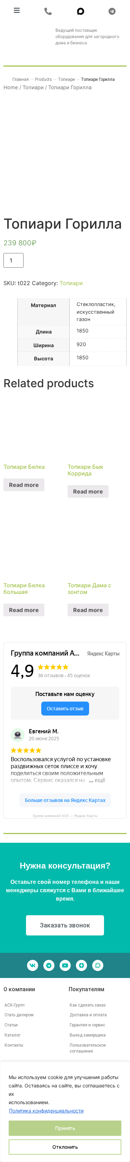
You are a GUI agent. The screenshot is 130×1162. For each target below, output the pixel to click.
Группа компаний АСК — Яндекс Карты (65, 816)
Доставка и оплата (88, 1014)
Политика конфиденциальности (46, 1111)
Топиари (71, 283)
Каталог (12, 1035)
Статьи (11, 1025)
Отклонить (65, 1147)
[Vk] (32, 965)
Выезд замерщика (88, 1035)
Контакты (14, 1045)
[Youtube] (65, 965)
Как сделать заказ (88, 1005)
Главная (20, 79)
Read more (24, 484)
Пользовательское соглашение (88, 1048)
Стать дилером (19, 1014)
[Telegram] (48, 965)
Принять (65, 1128)
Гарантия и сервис (87, 1025)
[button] (49, 11)
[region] (65, 1112)
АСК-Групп (15, 1005)
